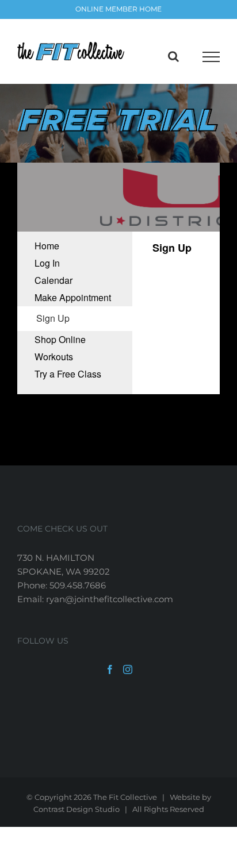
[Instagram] (127, 669)
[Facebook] (109, 669)
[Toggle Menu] (211, 57)
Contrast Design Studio (76, 809)
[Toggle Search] (173, 56)
